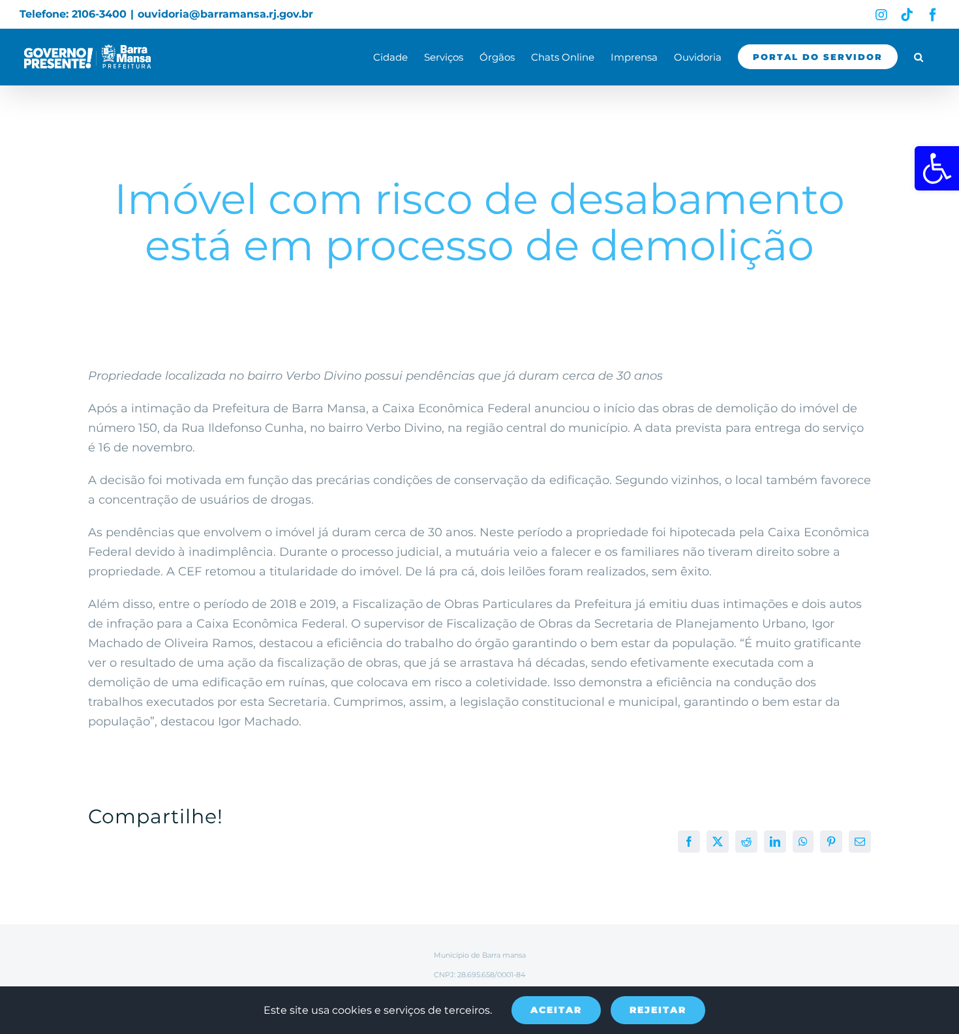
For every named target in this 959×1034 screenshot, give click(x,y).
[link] (937, 168)
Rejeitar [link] (658, 1010)
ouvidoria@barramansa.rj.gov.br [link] (225, 14)
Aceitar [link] (556, 1010)
